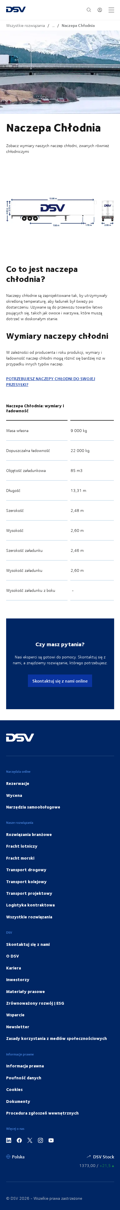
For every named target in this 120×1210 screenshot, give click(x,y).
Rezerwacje (17, 783)
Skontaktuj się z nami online (60, 681)
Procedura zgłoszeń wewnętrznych (42, 1113)
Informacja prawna (25, 1065)
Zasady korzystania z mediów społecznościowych (56, 1038)
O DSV (12, 956)
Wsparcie (15, 1014)
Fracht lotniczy (21, 846)
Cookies (14, 1089)
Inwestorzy (17, 979)
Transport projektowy (29, 893)
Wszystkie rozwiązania (25, 25)
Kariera (13, 967)
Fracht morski (20, 858)
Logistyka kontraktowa (30, 904)
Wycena (14, 795)
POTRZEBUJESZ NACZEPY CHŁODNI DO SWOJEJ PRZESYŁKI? (50, 381)
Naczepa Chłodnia (78, 25)
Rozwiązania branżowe (29, 834)
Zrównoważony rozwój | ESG (35, 1003)
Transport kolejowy (26, 881)
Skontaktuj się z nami (28, 944)
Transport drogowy (26, 869)
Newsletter (17, 1026)
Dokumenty (18, 1101)
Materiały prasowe (25, 991)
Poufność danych (23, 1077)
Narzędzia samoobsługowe (33, 807)
